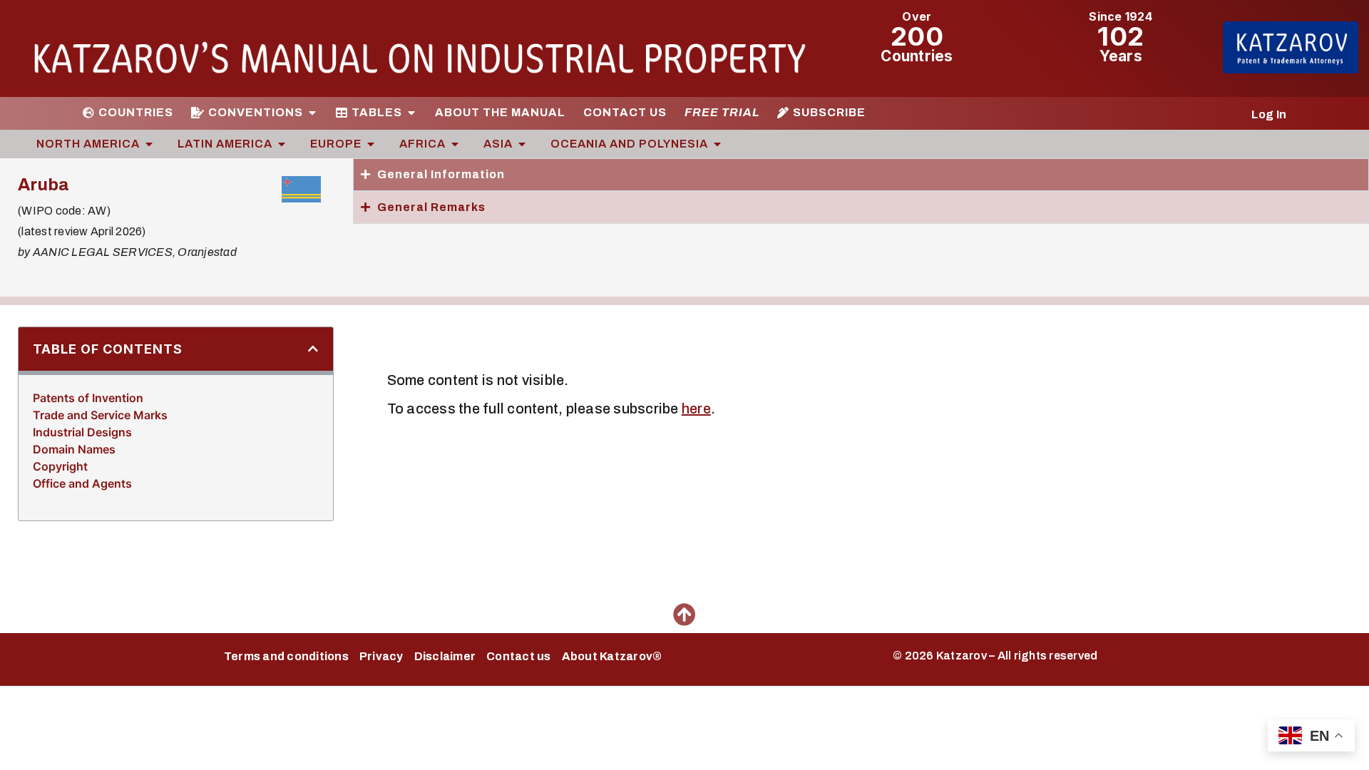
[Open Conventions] (312, 112)
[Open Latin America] (281, 144)
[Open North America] (149, 144)
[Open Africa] (455, 144)
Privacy (381, 656)
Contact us (518, 656)
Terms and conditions (286, 656)
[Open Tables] (411, 112)
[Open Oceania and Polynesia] (717, 144)
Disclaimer (445, 656)
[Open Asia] (522, 144)
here (696, 408)
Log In (1269, 114)
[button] (313, 348)
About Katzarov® (612, 656)
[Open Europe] (370, 144)
